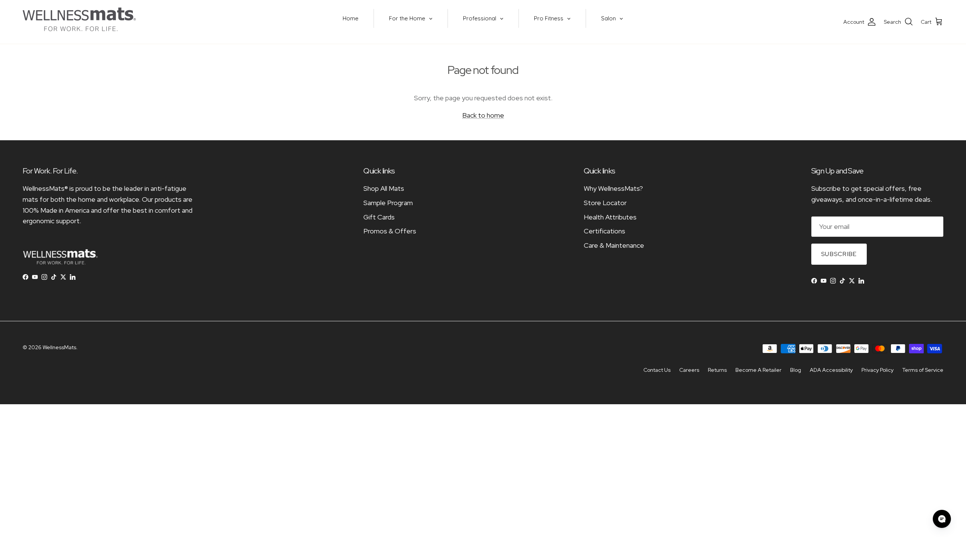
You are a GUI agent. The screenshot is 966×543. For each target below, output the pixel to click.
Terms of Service (922, 370)
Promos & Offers (389, 231)
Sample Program (388, 202)
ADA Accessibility (831, 370)
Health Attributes (610, 217)
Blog (795, 370)
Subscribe (839, 254)
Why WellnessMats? (613, 188)
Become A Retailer (758, 370)
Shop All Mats (383, 188)
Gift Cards (379, 217)
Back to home (483, 115)
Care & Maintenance (614, 245)
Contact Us (657, 370)
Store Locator (605, 202)
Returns (717, 370)
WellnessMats (59, 347)
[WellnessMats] (79, 22)
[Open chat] (942, 519)
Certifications (604, 231)
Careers (689, 370)
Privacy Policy (877, 370)
